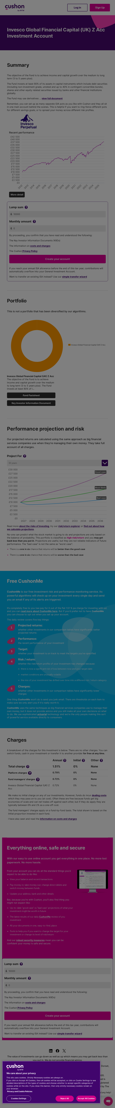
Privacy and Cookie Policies (19, 1091)
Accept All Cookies (86, 1098)
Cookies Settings (18, 1098)
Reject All (64, 1098)
